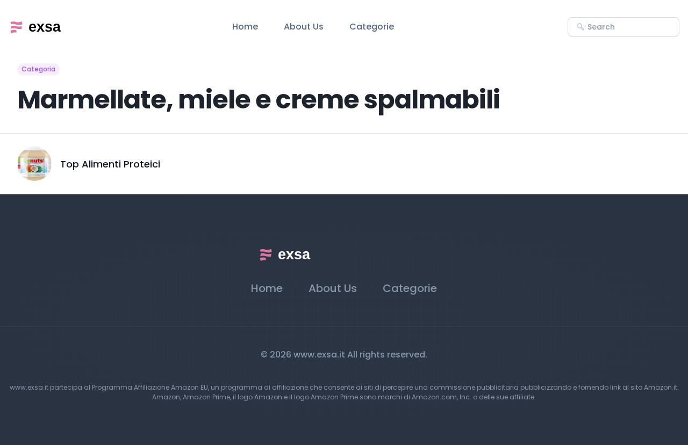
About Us (304, 26)
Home (245, 26)
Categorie (371, 26)
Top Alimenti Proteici (110, 164)
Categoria (38, 69)
